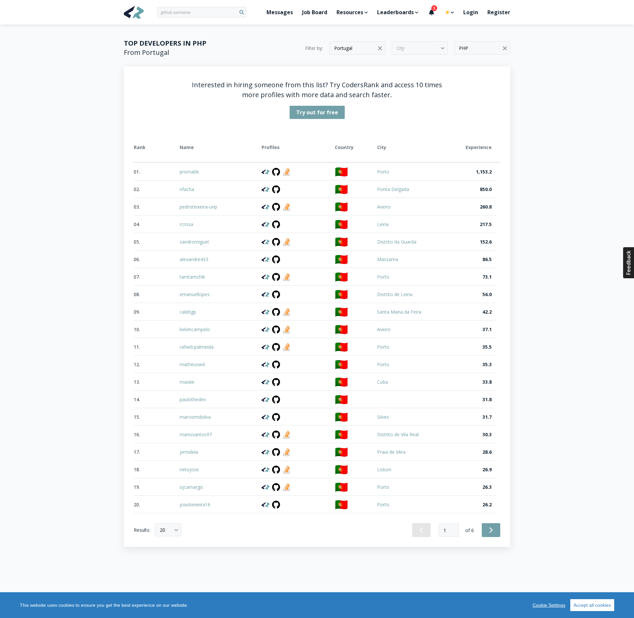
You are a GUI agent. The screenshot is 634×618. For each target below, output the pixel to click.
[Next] (491, 530)
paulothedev (193, 399)
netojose (189, 469)
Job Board (314, 12)
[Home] (140, 12)
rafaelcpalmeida (197, 347)
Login (470, 12)
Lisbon (384, 469)
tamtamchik (192, 277)
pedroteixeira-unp (198, 207)
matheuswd (192, 364)
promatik (189, 172)
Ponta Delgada (393, 189)
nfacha (187, 189)
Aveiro (384, 207)
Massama (387, 259)
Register (498, 12)
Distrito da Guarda (396, 242)
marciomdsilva (195, 417)
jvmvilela (189, 452)
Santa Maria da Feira (399, 312)
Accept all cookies (592, 605)
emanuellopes (195, 294)
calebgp (188, 312)
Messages (279, 12)
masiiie (187, 382)
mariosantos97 (196, 434)
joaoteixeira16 (195, 504)
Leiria (383, 224)
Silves (383, 417)
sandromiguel (194, 242)
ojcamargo (191, 487)
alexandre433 (194, 259)
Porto (383, 172)
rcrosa (186, 224)
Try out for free (317, 112)
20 (162, 530)
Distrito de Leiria (394, 294)
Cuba (382, 382)
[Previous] (421, 530)
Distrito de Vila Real (398, 434)
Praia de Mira (391, 452)
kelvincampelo (195, 329)
